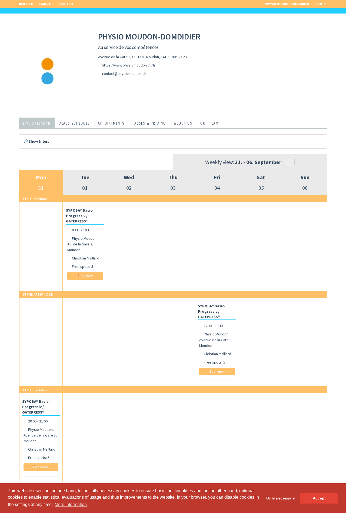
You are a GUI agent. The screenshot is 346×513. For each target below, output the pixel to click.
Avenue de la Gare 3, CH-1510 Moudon (128, 56)
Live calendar (37, 123)
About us (183, 123)
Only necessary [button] (280, 498)
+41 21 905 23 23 (174, 56)
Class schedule (74, 123)
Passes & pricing (149, 123)
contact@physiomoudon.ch (124, 73)
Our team (209, 123)
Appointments (111, 123)
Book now (85, 276)
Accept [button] (319, 498)
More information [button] (71, 504)
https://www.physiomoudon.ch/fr (128, 65)
